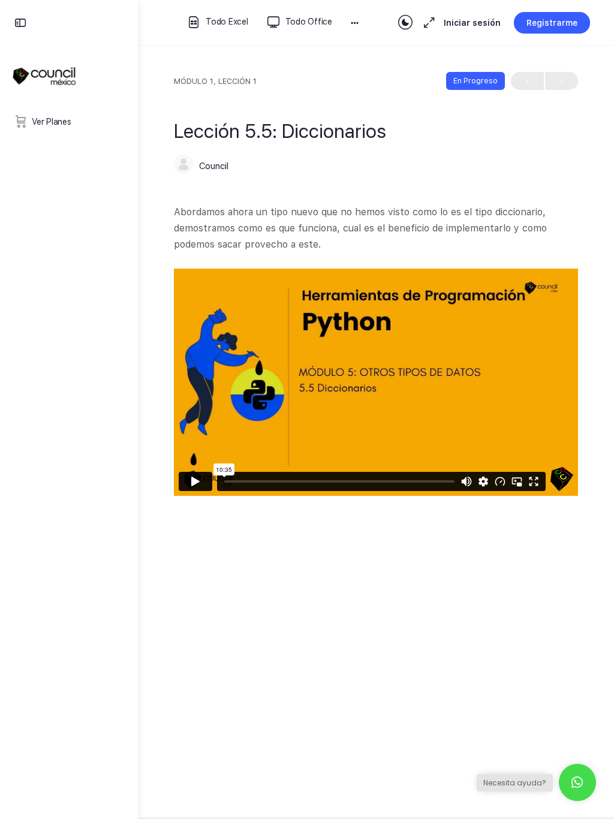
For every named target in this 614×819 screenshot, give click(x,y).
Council (213, 166)
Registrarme (551, 23)
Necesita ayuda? (514, 783)
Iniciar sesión (472, 23)
